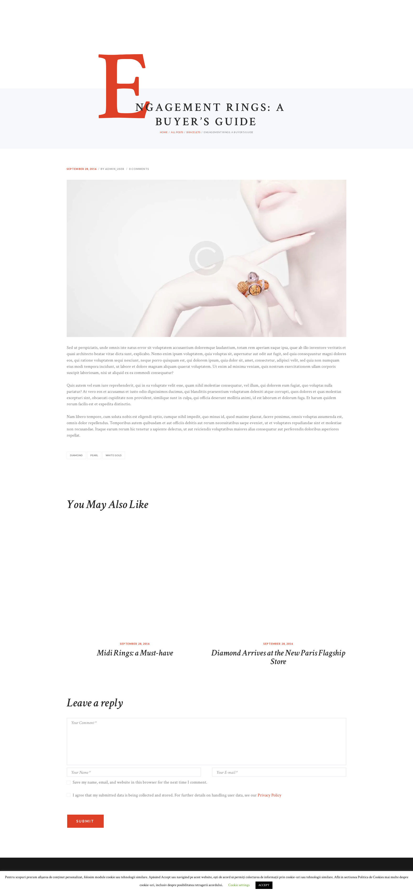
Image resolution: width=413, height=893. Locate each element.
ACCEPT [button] (264, 885)
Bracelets (193, 132)
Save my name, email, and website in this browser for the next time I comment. (140, 782)
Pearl (94, 455)
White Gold (114, 455)
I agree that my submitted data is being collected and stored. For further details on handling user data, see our (177, 795)
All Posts (177, 132)
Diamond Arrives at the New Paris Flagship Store (278, 657)
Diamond (76, 455)
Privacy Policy (269, 795)
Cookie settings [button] (239, 885)
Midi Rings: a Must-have (135, 653)
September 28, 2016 (82, 168)
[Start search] (262, 28)
